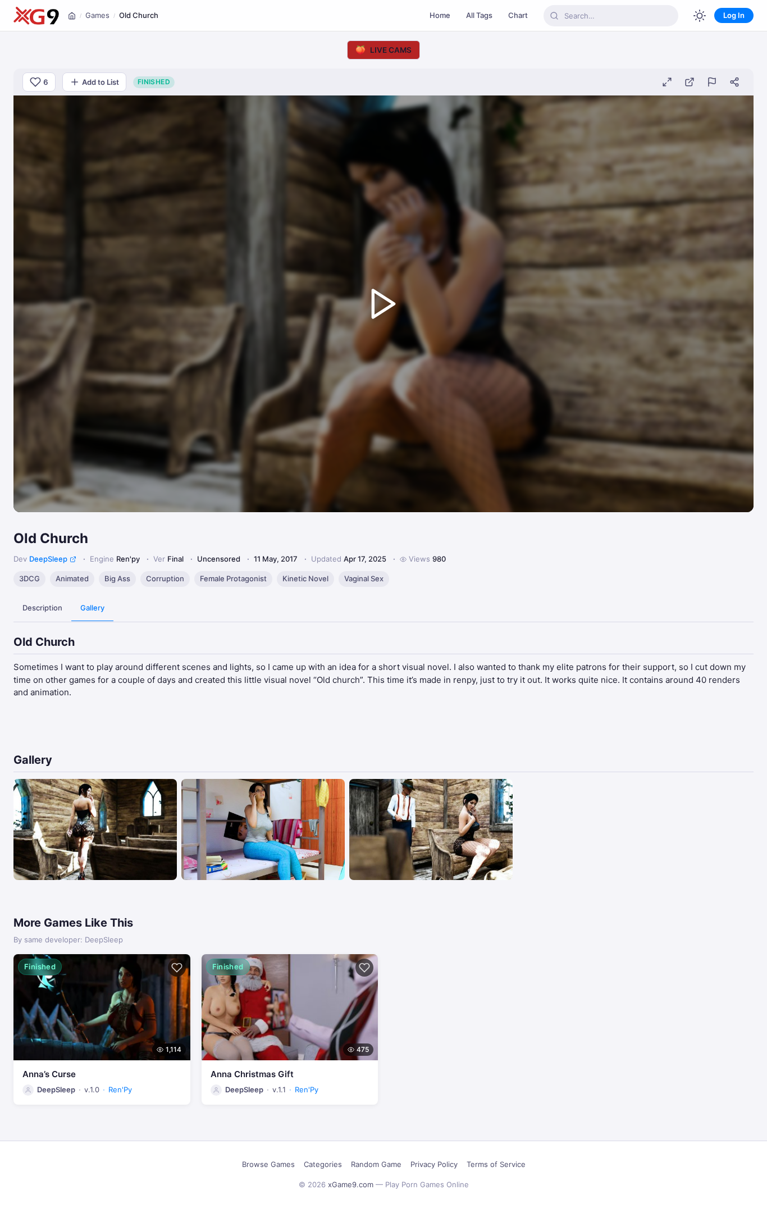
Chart (518, 15)
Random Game (376, 1164)
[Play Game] (383, 303)
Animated (72, 578)
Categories (323, 1164)
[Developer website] (73, 559)
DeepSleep (48, 558)
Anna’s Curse (49, 1074)
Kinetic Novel (305, 578)
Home (440, 15)
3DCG (29, 578)
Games (97, 15)
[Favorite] (177, 968)
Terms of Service (496, 1164)
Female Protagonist (233, 578)
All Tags (479, 15)
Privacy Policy (434, 1164)
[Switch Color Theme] (699, 15)
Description (42, 607)
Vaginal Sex (363, 578)
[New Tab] (689, 82)
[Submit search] (554, 16)
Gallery (92, 607)
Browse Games (268, 1164)
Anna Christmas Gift (252, 1074)
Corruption (165, 578)
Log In (734, 15)
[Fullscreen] (667, 82)
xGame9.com (350, 1184)
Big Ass (117, 578)
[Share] (734, 82)
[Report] (712, 82)
